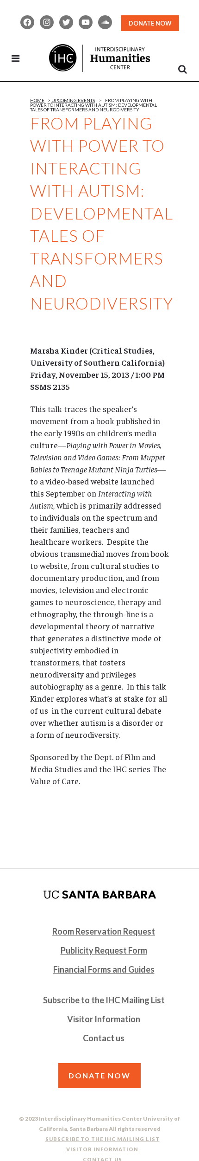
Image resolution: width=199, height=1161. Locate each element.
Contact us (103, 1038)
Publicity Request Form (104, 950)
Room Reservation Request (103, 931)
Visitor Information (103, 1019)
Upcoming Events (73, 100)
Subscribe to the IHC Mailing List (104, 1000)
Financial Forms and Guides (104, 969)
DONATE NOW (150, 23)
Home (37, 100)
